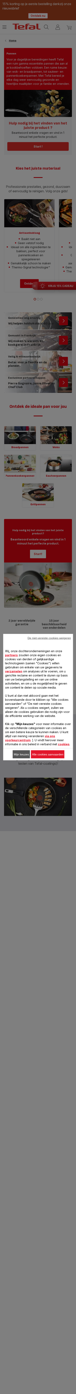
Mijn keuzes (21, 754)
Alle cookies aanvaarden (47, 754)
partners (11, 655)
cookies (64, 744)
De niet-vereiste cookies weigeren (49, 637)
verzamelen (13, 671)
